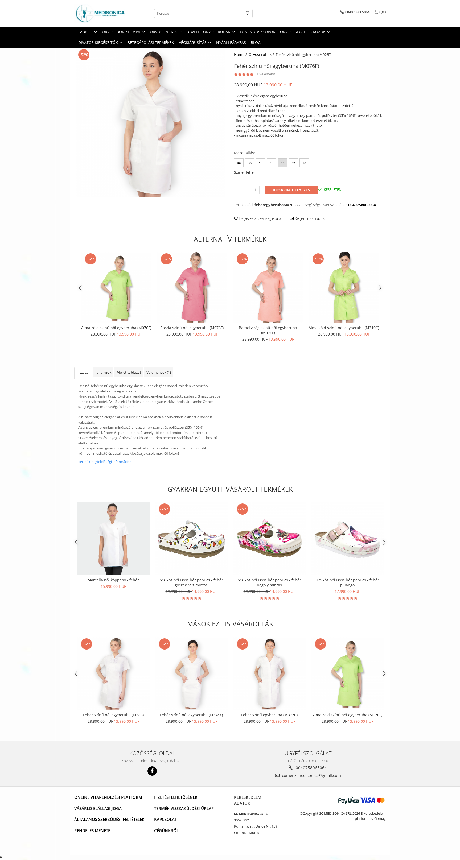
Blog (256, 42)
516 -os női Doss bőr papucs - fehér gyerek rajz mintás (191, 582)
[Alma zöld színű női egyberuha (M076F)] (116, 287)
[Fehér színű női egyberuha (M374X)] (191, 673)
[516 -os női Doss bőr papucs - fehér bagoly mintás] (269, 538)
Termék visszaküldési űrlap (184, 808)
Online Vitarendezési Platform (108, 797)
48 (304, 162)
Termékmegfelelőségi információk (105, 461)
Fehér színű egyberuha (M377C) (269, 714)
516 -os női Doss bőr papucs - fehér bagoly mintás (269, 582)
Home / (241, 54)
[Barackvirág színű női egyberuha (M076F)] (268, 287)
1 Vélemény (266, 74)
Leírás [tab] (83, 373)
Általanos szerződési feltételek (109, 819)
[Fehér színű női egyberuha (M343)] (113, 673)
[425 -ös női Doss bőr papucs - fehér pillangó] (347, 538)
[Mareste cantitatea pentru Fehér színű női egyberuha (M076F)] (256, 190)
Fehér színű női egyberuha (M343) (113, 714)
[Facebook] (152, 771)
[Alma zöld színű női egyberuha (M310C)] (344, 287)
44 (282, 162)
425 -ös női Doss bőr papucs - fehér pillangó (347, 582)
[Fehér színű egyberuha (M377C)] (269, 673)
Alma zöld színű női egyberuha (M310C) (344, 327)
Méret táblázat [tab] (129, 372)
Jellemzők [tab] (103, 372)
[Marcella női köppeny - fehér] (113, 538)
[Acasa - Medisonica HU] (101, 13)
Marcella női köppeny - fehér (113, 579)
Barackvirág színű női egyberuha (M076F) (268, 330)
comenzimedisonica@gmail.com (311, 775)
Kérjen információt (309, 218)
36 (239, 162)
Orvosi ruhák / (262, 54)
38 (250, 162)
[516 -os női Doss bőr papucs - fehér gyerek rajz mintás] (191, 538)
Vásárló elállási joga (98, 808)
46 (293, 162)
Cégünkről (166, 830)
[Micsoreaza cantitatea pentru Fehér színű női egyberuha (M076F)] (238, 190)
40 (260, 162)
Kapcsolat (165, 819)
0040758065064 (311, 767)
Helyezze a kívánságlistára (259, 218)
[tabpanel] (150, 122)
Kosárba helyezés (291, 189)
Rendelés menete (92, 830)
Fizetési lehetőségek (176, 797)
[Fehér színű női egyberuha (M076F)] (150, 122)
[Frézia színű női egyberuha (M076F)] (192, 287)
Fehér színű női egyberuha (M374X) (191, 714)
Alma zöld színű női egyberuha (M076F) (116, 327)
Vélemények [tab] (158, 372)
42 (271, 162)
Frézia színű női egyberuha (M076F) (192, 327)
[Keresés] (248, 13)
